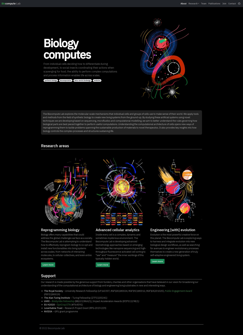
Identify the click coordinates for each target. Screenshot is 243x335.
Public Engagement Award (178, 290)
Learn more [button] (48, 264)
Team (203, 3)
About (184, 3)
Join (224, 3)
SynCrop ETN (64, 304)
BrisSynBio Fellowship (63, 301)
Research (193, 3)
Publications (214, 3)
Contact (232, 3)
